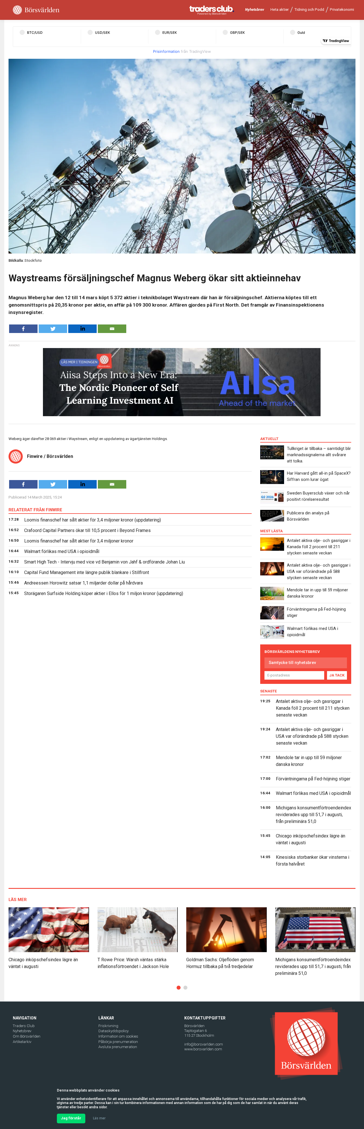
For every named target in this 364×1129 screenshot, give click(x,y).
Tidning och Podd (309, 9)
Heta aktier (279, 9)
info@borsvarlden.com (203, 1044)
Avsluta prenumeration (117, 1047)
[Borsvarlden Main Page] (36, 10)
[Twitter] (53, 328)
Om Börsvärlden (26, 1036)
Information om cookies (118, 1036)
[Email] (112, 328)
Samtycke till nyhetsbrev (292, 662)
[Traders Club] (211, 10)
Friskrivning (108, 1026)
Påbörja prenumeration (118, 1042)
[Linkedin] (82, 328)
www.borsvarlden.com (203, 1049)
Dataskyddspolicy (113, 1031)
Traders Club (24, 1026)
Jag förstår (71, 1118)
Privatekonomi (342, 9)
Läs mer (99, 1118)
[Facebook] (23, 328)
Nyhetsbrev (254, 9)
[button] (178, 987)
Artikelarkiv (22, 1042)
